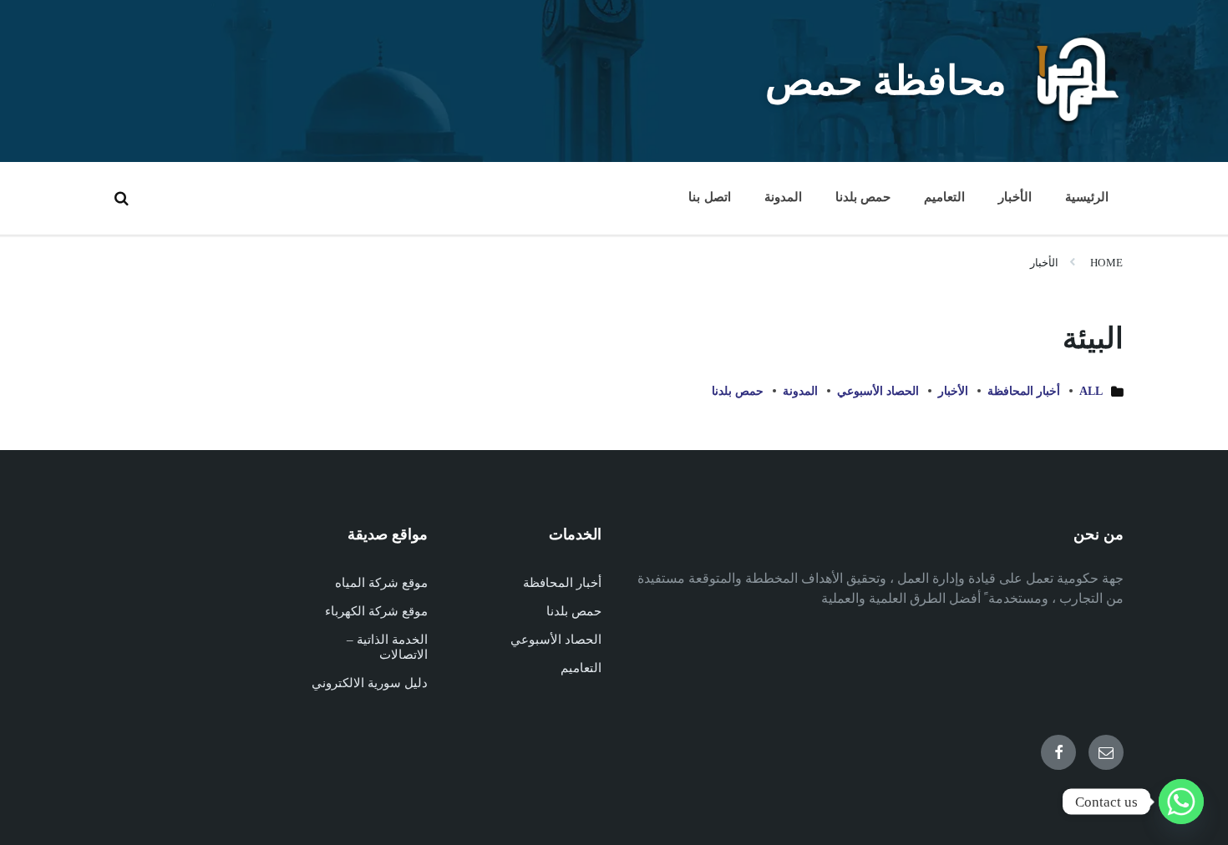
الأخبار (1044, 262)
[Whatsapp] (1181, 801)
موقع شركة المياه (381, 582)
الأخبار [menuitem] (1015, 197)
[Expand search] (121, 198)
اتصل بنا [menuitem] (709, 197)
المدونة (800, 391)
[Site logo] (1078, 121)
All (1091, 391)
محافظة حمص (886, 80)
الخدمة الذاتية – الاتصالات (387, 647)
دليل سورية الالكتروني (370, 683)
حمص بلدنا (738, 391)
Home (1107, 262)
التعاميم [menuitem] (944, 197)
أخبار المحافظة (1023, 391)
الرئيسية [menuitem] (1087, 197)
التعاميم (581, 668)
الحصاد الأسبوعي (878, 391)
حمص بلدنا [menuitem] (863, 197)
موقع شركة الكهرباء (376, 611)
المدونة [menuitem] (783, 197)
